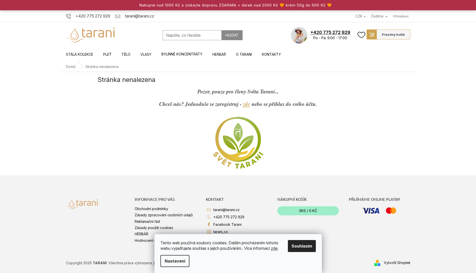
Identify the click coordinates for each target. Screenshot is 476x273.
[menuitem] (79, 54)
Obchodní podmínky (151, 209)
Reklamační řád (147, 221)
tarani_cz (220, 232)
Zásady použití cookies (154, 228)
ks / (308, 211)
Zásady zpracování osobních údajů (164, 215)
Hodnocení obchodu (152, 240)
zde (274, 248)
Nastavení (175, 261)
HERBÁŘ (141, 234)
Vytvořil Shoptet (397, 262)
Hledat (232, 35)
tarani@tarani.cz (226, 210)
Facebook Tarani (227, 224)
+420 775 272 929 (330, 32)
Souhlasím (302, 246)
